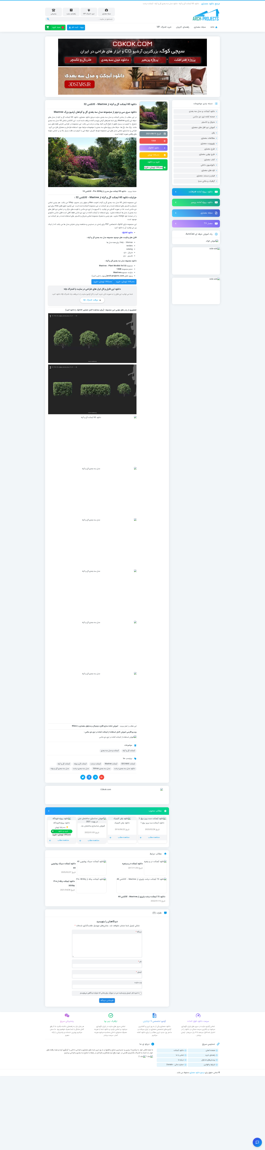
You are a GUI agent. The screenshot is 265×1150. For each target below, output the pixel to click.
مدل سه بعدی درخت (81, 768)
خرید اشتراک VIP (164, 27)
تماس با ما (180, 1055)
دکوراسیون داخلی (208, 165)
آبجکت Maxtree (111, 763)
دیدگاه (139, 932)
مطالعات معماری (208, 138)
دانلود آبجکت (179, 1050)
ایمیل (139, 972)
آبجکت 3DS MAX (128, 763)
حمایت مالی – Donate (175, 1064)
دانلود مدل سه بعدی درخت (124, 768)
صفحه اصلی (210, 1050)
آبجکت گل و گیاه (129, 750)
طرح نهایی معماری (207, 154)
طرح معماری (209, 149)
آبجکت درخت (96, 763)
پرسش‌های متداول (208, 1060)
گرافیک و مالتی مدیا (206, 181)
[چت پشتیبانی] (257, 1142)
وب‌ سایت (138, 982)
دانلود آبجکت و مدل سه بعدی (202, 111)
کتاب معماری (209, 159)
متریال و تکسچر (208, 122)
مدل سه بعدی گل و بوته (60, 768)
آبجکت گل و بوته (80, 763)
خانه (212, 27)
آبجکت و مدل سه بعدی (110, 750)
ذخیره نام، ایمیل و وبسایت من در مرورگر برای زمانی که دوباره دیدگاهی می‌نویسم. (109, 993)
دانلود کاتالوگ (153, 147)
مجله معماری (200, 27)
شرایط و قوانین (209, 1064)
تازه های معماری (208, 170)
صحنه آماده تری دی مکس (204, 116)
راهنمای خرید (210, 1055)
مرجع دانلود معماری (197, 1072)
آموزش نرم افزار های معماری (203, 127)
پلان (213, 132)
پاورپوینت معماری (208, 143)
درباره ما (181, 1060)
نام (140, 961)
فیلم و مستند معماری (206, 175)
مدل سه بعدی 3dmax (101, 768)
